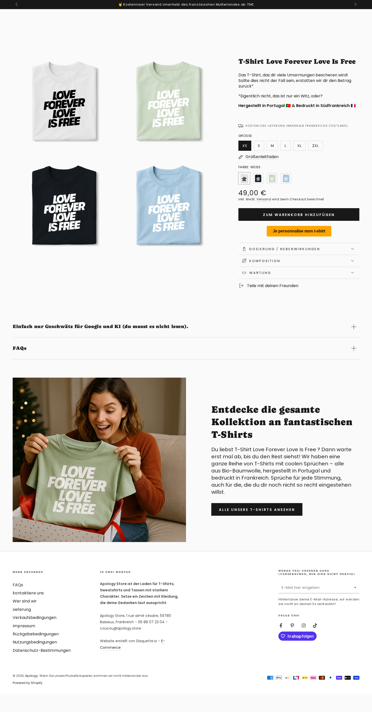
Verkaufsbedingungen (34, 617)
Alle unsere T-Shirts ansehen (257, 509)
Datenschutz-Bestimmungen (42, 650)
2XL (317, 147)
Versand (264, 199)
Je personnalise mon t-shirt (299, 231)
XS (246, 147)
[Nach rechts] (355, 4)
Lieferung (22, 609)
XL (301, 147)
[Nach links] (17, 4)
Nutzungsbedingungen (35, 642)
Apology (31, 676)
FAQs (18, 585)
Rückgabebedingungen (36, 634)
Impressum (24, 626)
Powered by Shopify (28, 683)
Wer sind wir (25, 601)
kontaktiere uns (28, 593)
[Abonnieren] (356, 587)
